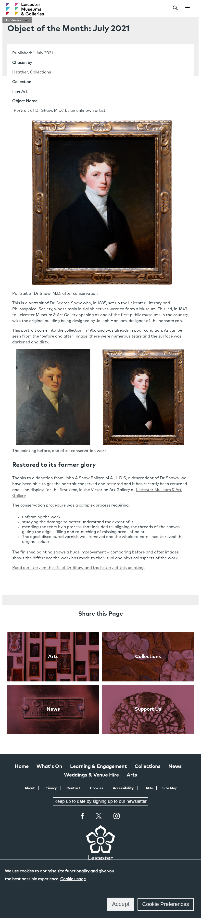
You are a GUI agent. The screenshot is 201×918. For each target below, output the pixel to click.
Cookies (96, 788)
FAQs (148, 788)
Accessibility (123, 788)
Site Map (169, 788)
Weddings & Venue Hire (91, 775)
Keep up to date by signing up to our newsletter (100, 801)
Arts (132, 775)
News (175, 766)
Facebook (82, 816)
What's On (49, 766)
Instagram (116, 816)
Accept (120, 904)
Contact (73, 788)
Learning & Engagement (98, 766)
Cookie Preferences (165, 904)
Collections (148, 766)
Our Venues (13, 20)
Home (22, 766)
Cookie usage (73, 879)
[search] (175, 8)
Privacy (50, 788)
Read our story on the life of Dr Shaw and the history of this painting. (78, 568)
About (30, 788)
